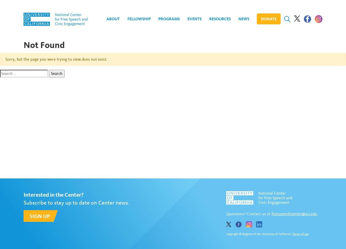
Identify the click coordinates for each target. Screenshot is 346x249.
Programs (169, 18)
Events (194, 18)
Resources (220, 18)
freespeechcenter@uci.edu (294, 213)
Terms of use (301, 234)
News (243, 18)
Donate (269, 18)
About (113, 18)
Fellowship (139, 18)
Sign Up (40, 216)
